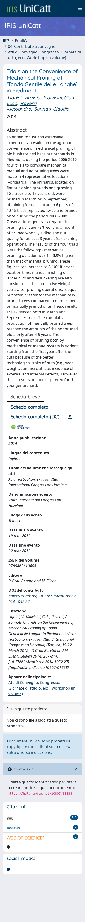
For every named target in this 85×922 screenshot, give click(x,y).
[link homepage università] (28, 8)
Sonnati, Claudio (51, 109)
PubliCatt (23, 40)
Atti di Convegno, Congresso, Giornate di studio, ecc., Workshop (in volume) (42, 688)
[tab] (70, 417)
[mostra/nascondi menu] (80, 8)
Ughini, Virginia (24, 97)
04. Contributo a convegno (31, 46)
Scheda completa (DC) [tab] (35, 416)
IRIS (6, 40)
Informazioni (23, 769)
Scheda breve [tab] (25, 396)
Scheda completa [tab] (29, 407)
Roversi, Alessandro (22, 106)
